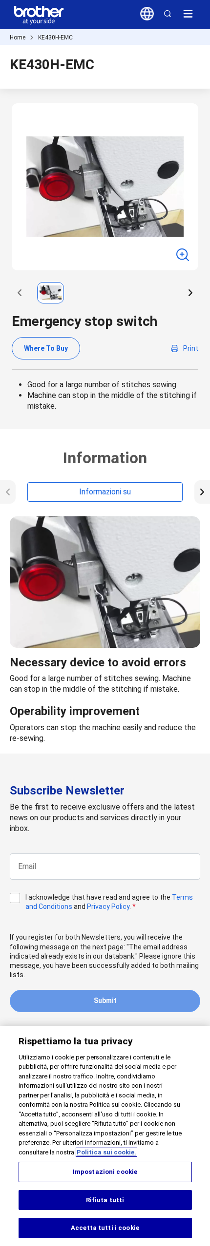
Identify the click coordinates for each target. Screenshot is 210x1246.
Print (190, 348)
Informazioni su (105, 491)
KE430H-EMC (55, 37)
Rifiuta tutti (105, 1200)
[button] (19, 292)
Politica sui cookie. (106, 1152)
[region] (105, 1136)
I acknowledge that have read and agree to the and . (109, 901)
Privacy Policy (108, 906)
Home (17, 37)
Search (167, 14)
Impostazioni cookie (105, 1171)
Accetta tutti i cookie (105, 1227)
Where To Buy (46, 348)
